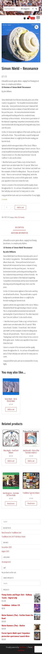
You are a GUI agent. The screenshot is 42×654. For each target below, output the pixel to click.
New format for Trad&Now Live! (11, 532)
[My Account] (24, 18)
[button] (36, 27)
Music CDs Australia (19, 217)
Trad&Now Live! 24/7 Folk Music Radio (13, 536)
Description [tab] (19, 227)
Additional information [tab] (19, 233)
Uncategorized (6, 562)
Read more (10, 503)
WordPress (23, 647)
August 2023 (5, 551)
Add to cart (20, 207)
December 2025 (7, 547)
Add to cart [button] (11, 409)
